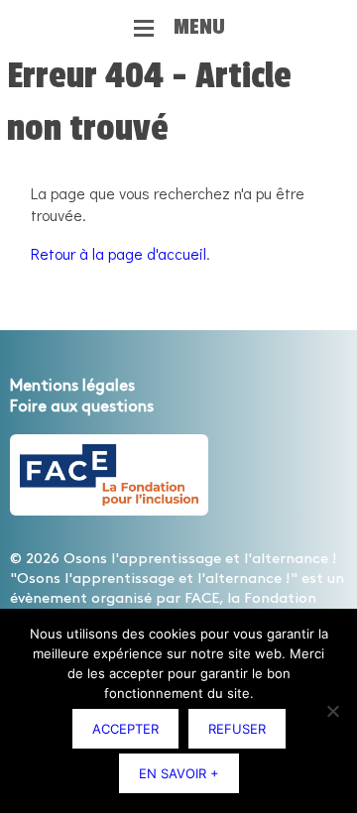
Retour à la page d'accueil (118, 253)
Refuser (237, 729)
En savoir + (179, 773)
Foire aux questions (82, 407)
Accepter (125, 729)
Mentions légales (72, 386)
